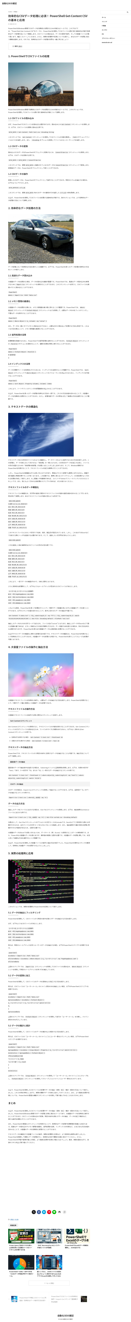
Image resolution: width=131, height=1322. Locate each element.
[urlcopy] (64, 1212)
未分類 (16, 1219)
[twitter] (34, 1212)
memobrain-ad (107, 42)
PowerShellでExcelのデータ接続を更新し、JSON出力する (76, 1246)
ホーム (104, 17)
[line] (54, 1212)
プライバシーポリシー (108, 38)
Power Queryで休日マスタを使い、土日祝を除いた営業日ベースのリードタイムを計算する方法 (21, 1247)
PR (103, 34)
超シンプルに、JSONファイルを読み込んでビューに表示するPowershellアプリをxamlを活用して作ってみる (49, 1273)
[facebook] (39, 1212)
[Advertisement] (49, 1162)
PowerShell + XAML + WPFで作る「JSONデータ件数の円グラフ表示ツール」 (21, 1273)
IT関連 (12, 1219)
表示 (20, 46)
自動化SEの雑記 (9, 3)
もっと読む (50, 1283)
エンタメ (104, 30)
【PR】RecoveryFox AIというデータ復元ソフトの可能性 (48, 1246)
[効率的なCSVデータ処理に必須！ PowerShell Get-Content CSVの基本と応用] (44, 1212)
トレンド (104, 21)
